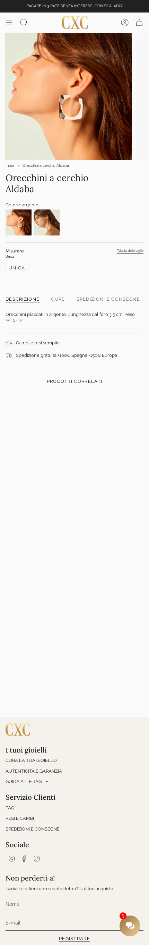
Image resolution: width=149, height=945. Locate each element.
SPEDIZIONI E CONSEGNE (33, 829)
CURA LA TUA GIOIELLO (31, 760)
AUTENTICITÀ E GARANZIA (34, 771)
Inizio (10, 165)
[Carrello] (139, 23)
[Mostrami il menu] (9, 23)
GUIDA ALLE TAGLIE (27, 781)
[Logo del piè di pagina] (18, 729)
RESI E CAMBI (20, 818)
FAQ (10, 807)
